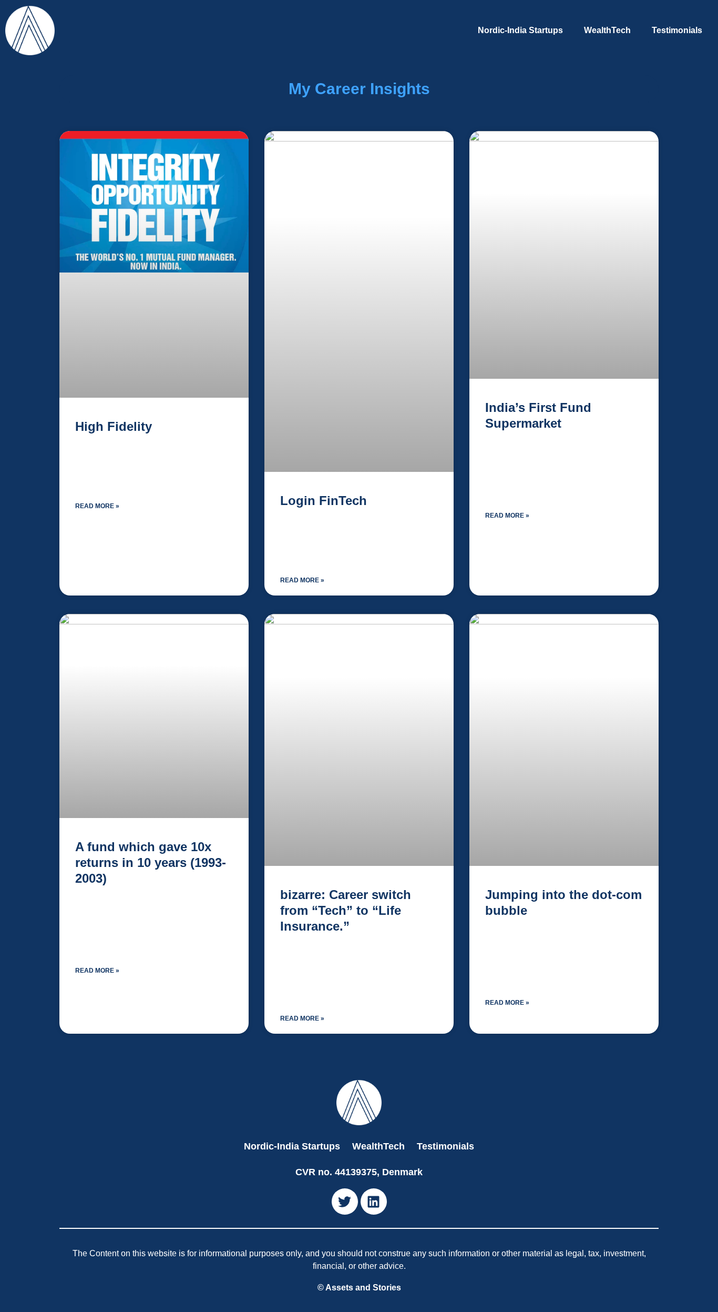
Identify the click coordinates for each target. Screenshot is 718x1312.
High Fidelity (113, 426)
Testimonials (677, 30)
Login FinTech (323, 500)
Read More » (97, 506)
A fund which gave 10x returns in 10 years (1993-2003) (150, 862)
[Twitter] (345, 1201)
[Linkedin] (374, 1201)
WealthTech (607, 30)
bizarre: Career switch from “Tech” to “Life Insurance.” (345, 910)
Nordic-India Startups (520, 30)
